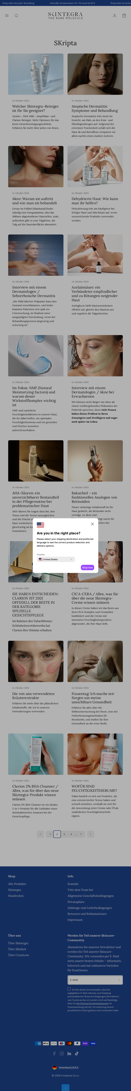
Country (41, 554)
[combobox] (48, 559)
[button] (92, 524)
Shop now (87, 567)
